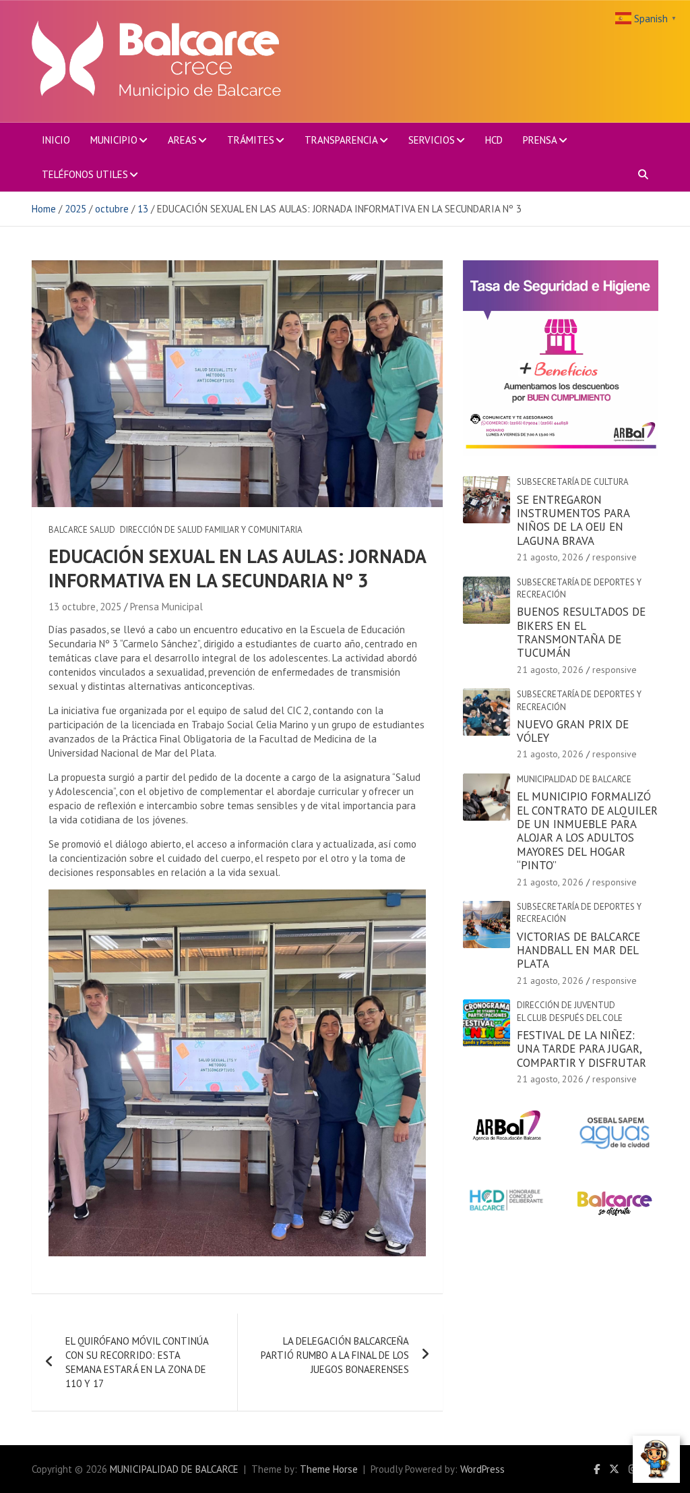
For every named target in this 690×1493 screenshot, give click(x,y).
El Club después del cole (570, 1018)
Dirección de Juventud (566, 1005)
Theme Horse (329, 1469)
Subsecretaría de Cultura (573, 482)
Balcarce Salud (82, 529)
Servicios (431, 140)
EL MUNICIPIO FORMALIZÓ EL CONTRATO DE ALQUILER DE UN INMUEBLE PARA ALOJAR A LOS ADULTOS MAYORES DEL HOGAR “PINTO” (587, 831)
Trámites (250, 140)
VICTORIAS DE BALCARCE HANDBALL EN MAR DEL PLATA (578, 950)
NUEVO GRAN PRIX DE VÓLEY (573, 731)
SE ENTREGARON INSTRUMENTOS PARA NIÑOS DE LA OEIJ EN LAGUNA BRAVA (573, 520)
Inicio (56, 140)
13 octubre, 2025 (85, 606)
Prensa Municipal (166, 606)
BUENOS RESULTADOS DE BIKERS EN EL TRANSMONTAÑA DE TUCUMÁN (581, 632)
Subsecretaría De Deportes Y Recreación (579, 588)
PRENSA (540, 140)
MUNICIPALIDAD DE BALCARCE (174, 1469)
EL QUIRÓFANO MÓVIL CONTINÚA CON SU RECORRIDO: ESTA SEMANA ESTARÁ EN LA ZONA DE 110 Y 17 (136, 1362)
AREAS (182, 140)
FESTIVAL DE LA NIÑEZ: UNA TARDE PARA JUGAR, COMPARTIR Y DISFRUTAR (581, 1049)
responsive (614, 557)
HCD (494, 140)
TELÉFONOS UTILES (85, 174)
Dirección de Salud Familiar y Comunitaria (211, 529)
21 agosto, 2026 (550, 557)
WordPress (482, 1469)
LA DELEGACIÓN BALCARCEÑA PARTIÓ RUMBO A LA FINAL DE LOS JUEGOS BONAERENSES (335, 1355)
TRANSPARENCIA (341, 140)
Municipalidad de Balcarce (574, 779)
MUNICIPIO (113, 140)
